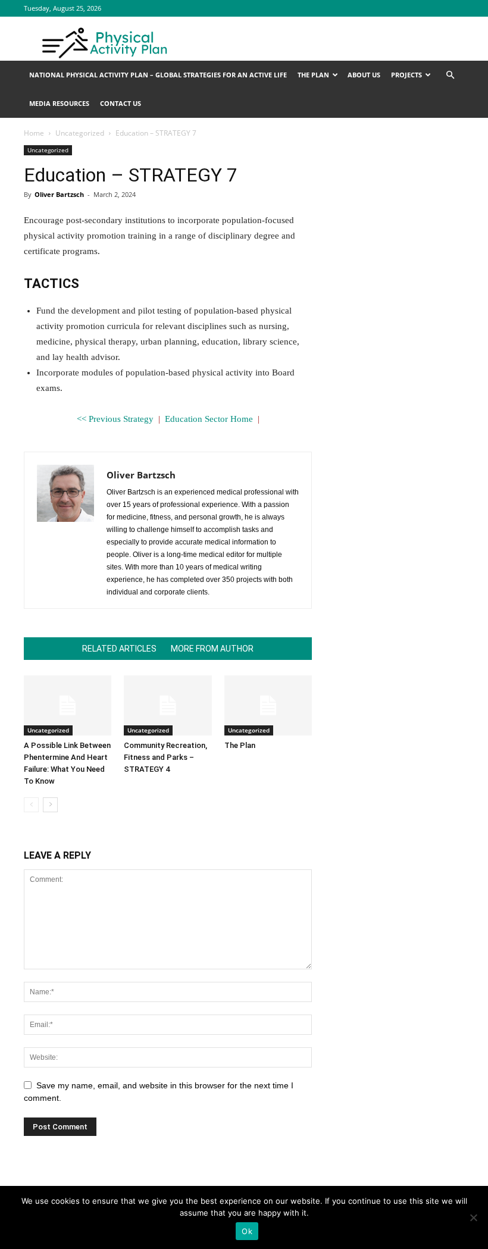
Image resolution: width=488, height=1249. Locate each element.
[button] (450, 75)
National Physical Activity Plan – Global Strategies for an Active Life (158, 74)
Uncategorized (79, 133)
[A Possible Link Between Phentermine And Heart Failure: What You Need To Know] (67, 705)
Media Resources (59, 103)
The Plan (313, 74)
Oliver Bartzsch (59, 194)
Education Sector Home (209, 419)
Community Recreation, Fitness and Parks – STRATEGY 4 (165, 757)
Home (34, 133)
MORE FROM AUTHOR (212, 648)
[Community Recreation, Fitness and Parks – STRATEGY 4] (167, 705)
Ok (247, 1231)
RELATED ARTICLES (119, 648)
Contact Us (120, 103)
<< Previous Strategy (115, 419)
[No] (473, 1217)
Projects (406, 74)
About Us (364, 74)
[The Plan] (268, 705)
